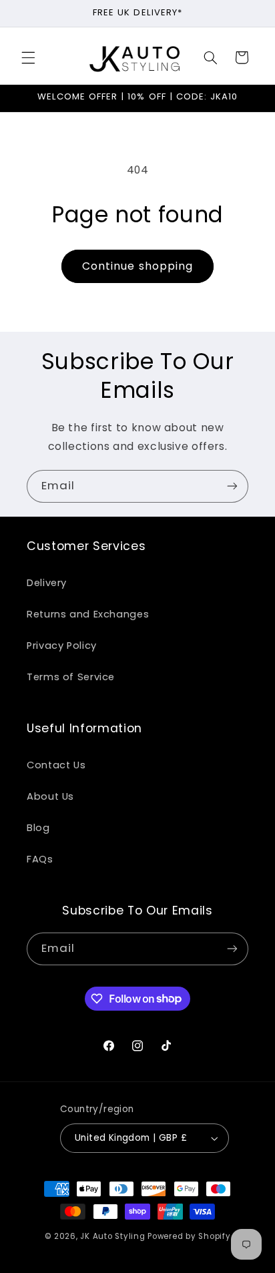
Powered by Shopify (189, 1236)
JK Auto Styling (112, 1236)
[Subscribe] (232, 486)
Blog (38, 827)
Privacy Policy (62, 645)
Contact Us (56, 765)
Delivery (47, 582)
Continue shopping (137, 266)
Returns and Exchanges (88, 614)
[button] (28, 57)
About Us (50, 796)
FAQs (40, 859)
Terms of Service (71, 677)
